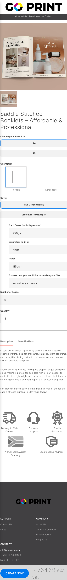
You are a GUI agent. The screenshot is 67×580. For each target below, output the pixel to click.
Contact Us (6, 524)
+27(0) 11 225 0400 (10, 555)
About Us (41, 524)
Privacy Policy (43, 534)
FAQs (3, 529)
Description (6, 341)
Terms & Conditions (46, 529)
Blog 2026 (41, 539)
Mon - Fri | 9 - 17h (9, 560)
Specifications (26, 341)
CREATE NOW (14, 573)
